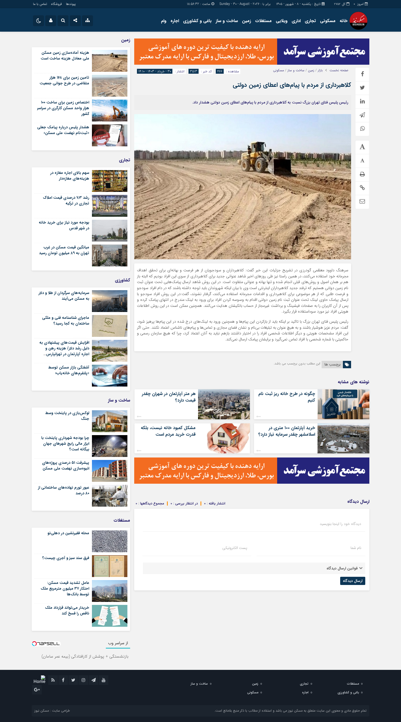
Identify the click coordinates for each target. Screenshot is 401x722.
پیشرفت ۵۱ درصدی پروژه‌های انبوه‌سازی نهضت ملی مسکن (65, 465)
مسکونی (328, 20)
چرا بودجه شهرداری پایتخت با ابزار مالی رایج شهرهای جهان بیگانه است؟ (65, 443)
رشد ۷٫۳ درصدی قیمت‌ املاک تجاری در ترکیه (66, 200)
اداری (296, 20)
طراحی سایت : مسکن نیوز (52, 710)
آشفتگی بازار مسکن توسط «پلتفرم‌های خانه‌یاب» (68, 370)
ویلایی (282, 20)
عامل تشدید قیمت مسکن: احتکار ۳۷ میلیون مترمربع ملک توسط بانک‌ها (65, 588)
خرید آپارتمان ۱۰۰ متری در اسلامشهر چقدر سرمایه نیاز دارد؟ (286, 431)
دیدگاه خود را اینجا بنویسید (340, 524)
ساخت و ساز (227, 20)
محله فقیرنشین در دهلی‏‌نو (68, 533)
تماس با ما (40, 4)
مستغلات (263, 20)
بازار (320, 70)
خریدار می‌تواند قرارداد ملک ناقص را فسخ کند (67, 610)
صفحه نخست (339, 70)
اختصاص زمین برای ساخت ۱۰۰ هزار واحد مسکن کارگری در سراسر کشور (63, 108)
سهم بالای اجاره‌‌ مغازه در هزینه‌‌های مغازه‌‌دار (69, 176)
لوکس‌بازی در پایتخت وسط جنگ (67, 416)
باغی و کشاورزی (197, 20)
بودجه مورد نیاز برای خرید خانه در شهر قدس (64, 225)
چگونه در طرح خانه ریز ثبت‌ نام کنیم (286, 397)
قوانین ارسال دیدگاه (342, 568)
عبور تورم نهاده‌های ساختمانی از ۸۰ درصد (63, 490)
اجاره (174, 20)
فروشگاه (56, 4)
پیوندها (71, 4)
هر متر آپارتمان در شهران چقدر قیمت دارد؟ (169, 397)
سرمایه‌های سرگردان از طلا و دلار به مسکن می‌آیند (63, 296)
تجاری (310, 20)
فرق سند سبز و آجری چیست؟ (65, 558)
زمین (246, 20)
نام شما (356, 548)
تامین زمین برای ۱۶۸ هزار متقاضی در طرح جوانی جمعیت (64, 80)
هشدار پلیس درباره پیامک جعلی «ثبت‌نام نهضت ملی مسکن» (63, 130)
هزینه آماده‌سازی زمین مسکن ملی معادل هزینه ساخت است (65, 55)
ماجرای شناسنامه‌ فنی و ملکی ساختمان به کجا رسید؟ (65, 320)
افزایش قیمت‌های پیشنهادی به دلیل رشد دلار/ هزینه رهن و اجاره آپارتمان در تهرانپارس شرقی (64, 351)
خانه (344, 20)
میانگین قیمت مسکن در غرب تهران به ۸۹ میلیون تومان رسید (64, 250)
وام (163, 20)
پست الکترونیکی (234, 548)
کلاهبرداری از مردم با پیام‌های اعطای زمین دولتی (292, 85)
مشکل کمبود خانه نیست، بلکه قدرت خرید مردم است (168, 431)
